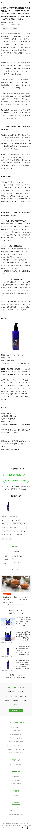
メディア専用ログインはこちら (17, 481)
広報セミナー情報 (16, 734)
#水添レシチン (6, 538)
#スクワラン (6, 524)
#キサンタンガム (7, 534)
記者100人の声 (16, 730)
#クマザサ (15, 520)
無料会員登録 (16, 710)
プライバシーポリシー (16, 811)
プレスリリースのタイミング (16, 745)
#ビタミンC (5, 520)
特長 (7, 696)
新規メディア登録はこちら (17, 475)
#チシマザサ (6, 531)
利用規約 (16, 807)
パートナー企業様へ (16, 783)
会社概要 (16, 795)
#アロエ (4, 527)
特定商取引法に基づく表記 (16, 814)
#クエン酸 (13, 527)
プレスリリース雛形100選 (16, 741)
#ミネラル (22, 527)
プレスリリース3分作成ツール (16, 749)
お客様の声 (6, 700)
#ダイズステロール (19, 531)
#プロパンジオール (19, 524)
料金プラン (14, 696)
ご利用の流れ (15, 700)
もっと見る (22, 677)
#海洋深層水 (14, 516)
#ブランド (19, 534)
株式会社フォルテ (7, 22)
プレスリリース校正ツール (16, 753)
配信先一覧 (23, 696)
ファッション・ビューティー (10, 28)
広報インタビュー (16, 727)
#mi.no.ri (4, 516)
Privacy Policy (23, 825)
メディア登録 (16, 780)
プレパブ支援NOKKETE (16, 764)
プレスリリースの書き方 (16, 738)
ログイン (16, 704)
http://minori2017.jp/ (24, 363)
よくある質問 (25, 700)
